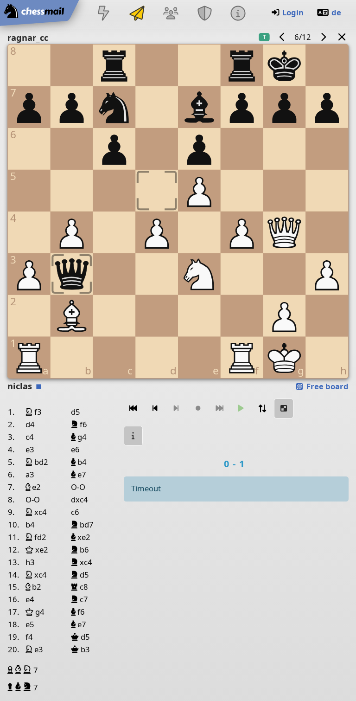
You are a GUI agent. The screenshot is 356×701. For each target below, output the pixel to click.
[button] (11, 670)
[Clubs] (204, 14)
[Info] (237, 14)
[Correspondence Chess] (137, 14)
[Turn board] (262, 408)
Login (293, 12)
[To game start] (133, 408)
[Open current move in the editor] (283, 408)
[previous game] (282, 37)
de (336, 12)
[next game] (323, 37)
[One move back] (155, 408)
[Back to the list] (342, 37)
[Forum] (171, 14)
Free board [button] (327, 386)
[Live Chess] (103, 14)
